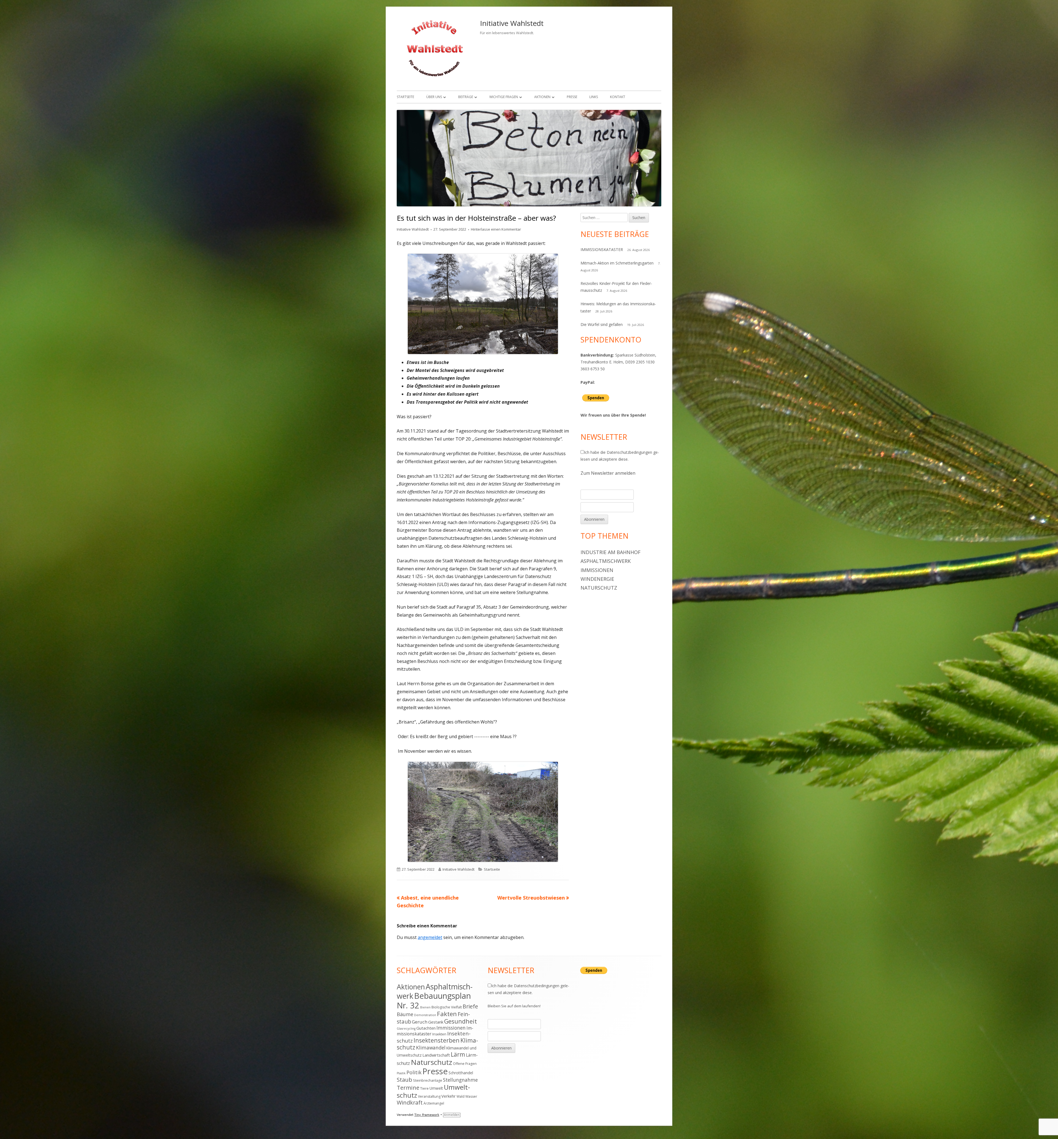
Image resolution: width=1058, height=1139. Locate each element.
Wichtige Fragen (503, 97)
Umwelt (436, 1088)
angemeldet (430, 937)
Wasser (471, 1096)
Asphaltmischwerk (606, 561)
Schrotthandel (461, 1072)
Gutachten (426, 1028)
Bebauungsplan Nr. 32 (434, 1000)
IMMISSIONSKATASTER (602, 249)
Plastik (401, 1073)
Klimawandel (431, 1047)
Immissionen (597, 570)
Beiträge (465, 97)
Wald (461, 1096)
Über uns (434, 97)
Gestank (435, 1022)
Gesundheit (460, 1021)
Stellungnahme (460, 1079)
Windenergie (597, 579)
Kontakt (617, 97)
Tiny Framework (426, 1115)
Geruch (419, 1022)
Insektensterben (437, 1040)
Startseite (405, 97)
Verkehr (448, 1096)
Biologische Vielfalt (446, 1007)
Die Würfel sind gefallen (602, 324)
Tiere (424, 1088)
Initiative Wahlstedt (512, 23)
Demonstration (425, 1015)
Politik (414, 1072)
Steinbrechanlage (427, 1080)
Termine (408, 1087)
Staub (404, 1079)
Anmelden (452, 1115)
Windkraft (410, 1102)
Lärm (458, 1054)
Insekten (439, 1034)
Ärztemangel (433, 1103)
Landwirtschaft (436, 1055)
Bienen (425, 1007)
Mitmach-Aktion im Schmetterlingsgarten (617, 263)
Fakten (447, 1014)
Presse (572, 97)
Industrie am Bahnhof (611, 552)
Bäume (405, 1014)
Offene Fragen (465, 1063)
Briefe (470, 1006)
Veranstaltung (429, 1096)
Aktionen (542, 97)
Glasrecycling (406, 1028)
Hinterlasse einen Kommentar (496, 229)
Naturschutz (599, 587)
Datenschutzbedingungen (629, 452)
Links (593, 97)
